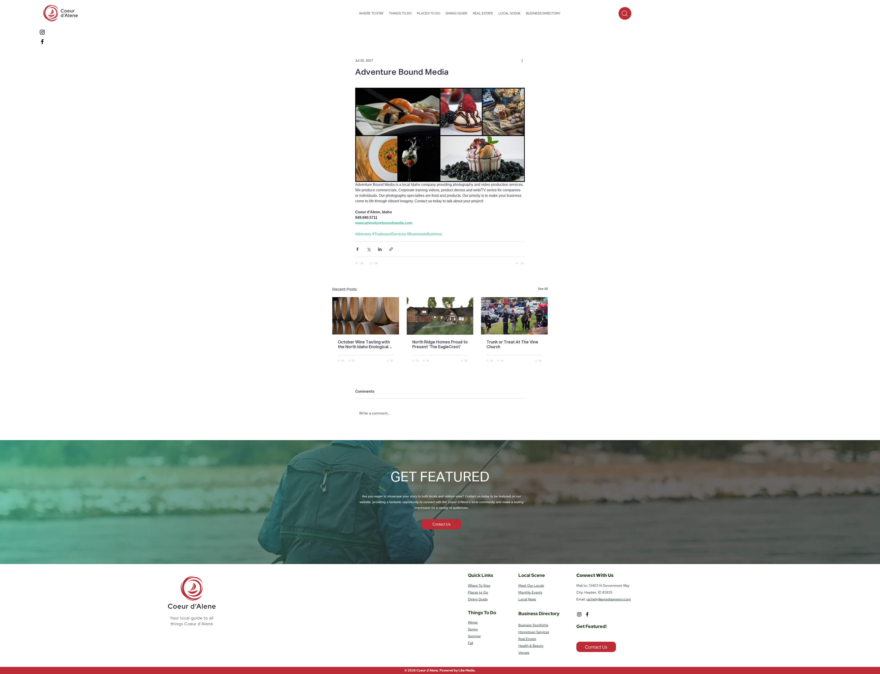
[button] (400, 13)
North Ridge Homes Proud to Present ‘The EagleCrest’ (440, 344)
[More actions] (522, 60)
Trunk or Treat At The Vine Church (512, 344)
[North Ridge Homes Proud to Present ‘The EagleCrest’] (440, 316)
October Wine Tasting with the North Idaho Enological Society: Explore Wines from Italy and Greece (365, 345)
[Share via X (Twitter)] (368, 249)
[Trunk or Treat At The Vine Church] (514, 315)
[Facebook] (42, 41)
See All (543, 288)
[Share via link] (391, 249)
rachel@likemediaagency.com (608, 603)
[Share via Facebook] (357, 249)
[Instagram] (42, 32)
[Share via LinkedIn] (380, 249)
